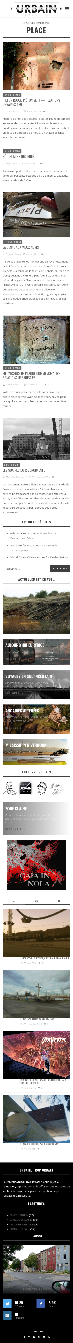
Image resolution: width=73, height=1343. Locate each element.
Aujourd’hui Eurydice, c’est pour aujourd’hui (44, 958)
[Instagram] (34, 1336)
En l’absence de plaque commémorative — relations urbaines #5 (34, 375)
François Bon (12, 254)
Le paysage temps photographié (37, 1019)
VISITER (10, 658)
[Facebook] (24, 1336)
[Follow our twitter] (7, 1303)
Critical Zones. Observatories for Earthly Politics (39, 557)
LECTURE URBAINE (12, 241)
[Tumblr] (38, 1336)
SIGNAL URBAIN (11, 464)
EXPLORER (12, 693)
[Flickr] (29, 1336)
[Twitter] (43, 1336)
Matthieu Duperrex (15, 477)
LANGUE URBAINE (12, 94)
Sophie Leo (11, 163)
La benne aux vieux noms (21, 247)
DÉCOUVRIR (13, 728)
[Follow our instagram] (7, 1315)
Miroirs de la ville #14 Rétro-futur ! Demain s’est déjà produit (43, 1081)
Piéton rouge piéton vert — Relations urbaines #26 (31, 102)
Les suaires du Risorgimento (24, 470)
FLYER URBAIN (19, 1215)
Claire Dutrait (12, 111)
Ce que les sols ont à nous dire (36, 629)
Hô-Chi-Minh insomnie (18, 156)
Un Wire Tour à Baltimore (36, 1289)
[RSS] (48, 1336)
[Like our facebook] (40, 1303)
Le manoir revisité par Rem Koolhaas (39, 1144)
